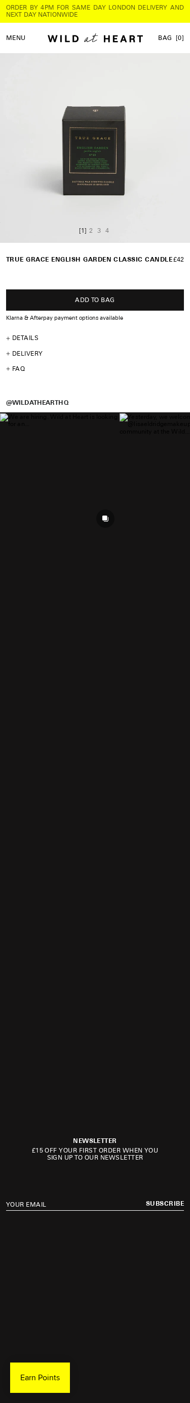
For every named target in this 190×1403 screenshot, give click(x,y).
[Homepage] (95, 37)
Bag (171, 37)
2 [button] (91, 230)
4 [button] (107, 230)
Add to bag (95, 300)
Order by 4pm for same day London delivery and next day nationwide (95, 11)
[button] (59, 472)
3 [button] (99, 230)
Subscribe (165, 1203)
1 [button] (83, 230)
